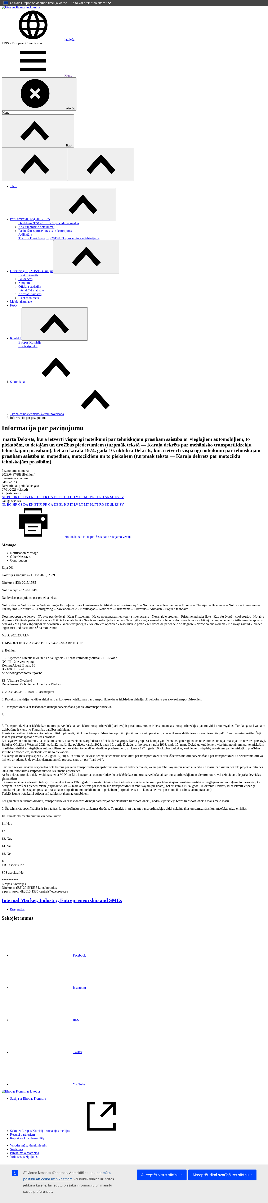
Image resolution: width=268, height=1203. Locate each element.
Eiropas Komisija (29, 342)
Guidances (25, 279)
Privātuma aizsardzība (24, 1153)
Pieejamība (17, 909)
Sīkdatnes (16, 1149)
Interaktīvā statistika (31, 290)
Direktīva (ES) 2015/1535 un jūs (31, 271)
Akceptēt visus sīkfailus (161, 1175)
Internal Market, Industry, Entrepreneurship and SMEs (62, 900)
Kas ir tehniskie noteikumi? (36, 227)
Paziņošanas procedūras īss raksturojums (45, 230)
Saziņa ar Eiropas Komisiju (28, 1098)
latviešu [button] (69, 39)
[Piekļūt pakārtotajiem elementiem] (83, 204)
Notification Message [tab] (24, 553)
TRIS (13, 186)
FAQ (13, 305)
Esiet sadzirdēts (28, 298)
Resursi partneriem (22, 1134)
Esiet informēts (28, 275)
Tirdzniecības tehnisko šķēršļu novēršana (37, 414)
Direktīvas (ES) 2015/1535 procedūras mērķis (48, 223)
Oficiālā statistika (29, 286)
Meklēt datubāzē (21, 301)
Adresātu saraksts (29, 294)
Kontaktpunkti (27, 346)
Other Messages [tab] (20, 556)
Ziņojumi (24, 283)
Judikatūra (25, 234)
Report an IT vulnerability (27, 1138)
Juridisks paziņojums (23, 1156)
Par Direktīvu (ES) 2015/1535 (30, 219)
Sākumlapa (17, 381)
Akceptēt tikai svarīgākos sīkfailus (222, 1175)
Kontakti (16, 338)
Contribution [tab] (18, 560)
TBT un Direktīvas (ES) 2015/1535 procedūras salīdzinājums (58, 238)
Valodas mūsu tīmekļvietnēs (28, 1145)
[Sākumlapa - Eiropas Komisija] (21, 7)
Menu (68, 75)
